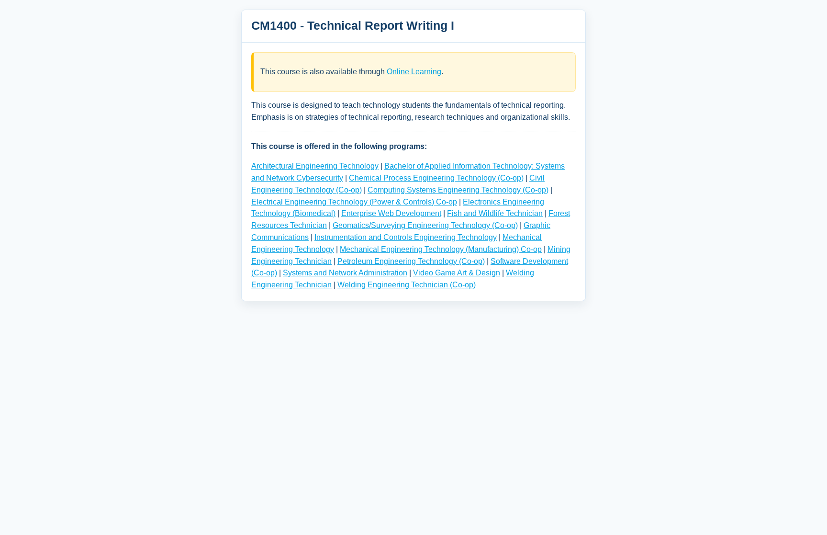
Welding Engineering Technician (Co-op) (406, 285)
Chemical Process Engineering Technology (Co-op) (436, 178)
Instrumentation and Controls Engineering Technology (405, 237)
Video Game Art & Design (456, 273)
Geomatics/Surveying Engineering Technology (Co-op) (425, 225)
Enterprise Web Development (391, 213)
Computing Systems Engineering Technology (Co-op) (458, 190)
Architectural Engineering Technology (315, 166)
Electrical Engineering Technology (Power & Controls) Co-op (354, 202)
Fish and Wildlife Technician (495, 213)
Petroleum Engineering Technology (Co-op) (411, 261)
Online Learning (414, 72)
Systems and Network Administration (345, 273)
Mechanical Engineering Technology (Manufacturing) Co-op (441, 249)
